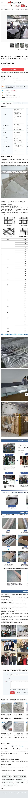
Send (12, 692)
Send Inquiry (13, 69)
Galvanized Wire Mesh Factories (19, 776)
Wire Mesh (17, 9)
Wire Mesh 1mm (21, 770)
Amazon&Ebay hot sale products (8, 753)
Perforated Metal (4, 748)
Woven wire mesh (4, 751)
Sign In (3, 97)
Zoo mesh (15, 753)
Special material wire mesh (18, 751)
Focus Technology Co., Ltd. (16, 792)
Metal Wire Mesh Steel (20, 779)
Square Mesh (22, 767)
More (2, 788)
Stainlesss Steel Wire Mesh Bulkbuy (9, 785)
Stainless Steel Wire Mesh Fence (8, 770)
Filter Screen (4, 767)
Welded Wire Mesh (13, 767)
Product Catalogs (19, 746)
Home (2, 9)
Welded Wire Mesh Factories (8, 779)
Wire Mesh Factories (6, 776)
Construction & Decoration (9, 9)
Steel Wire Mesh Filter (20, 782)
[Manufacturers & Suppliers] (14, 2)
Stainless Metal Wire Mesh (7, 782)
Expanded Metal (16, 748)
